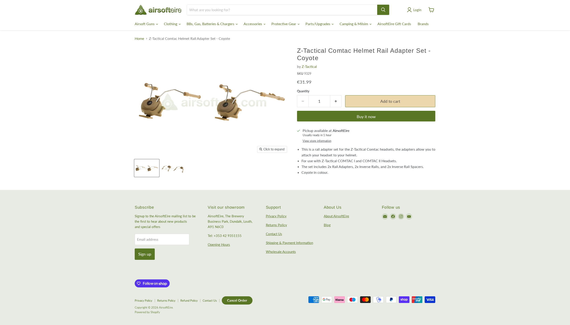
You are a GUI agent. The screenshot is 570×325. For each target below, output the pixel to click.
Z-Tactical (309, 66)
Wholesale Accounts (281, 252)
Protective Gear (284, 24)
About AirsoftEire (336, 216)
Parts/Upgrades (318, 24)
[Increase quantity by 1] (336, 101)
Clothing (171, 24)
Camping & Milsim (354, 24)
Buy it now (366, 116)
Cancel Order (237, 300)
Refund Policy (189, 300)
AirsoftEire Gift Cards (394, 24)
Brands (423, 24)
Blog (327, 225)
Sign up (144, 254)
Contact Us (274, 234)
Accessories (253, 24)
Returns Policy (276, 225)
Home (139, 38)
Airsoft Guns (145, 24)
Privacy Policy (276, 216)
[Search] (383, 10)
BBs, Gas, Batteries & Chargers (211, 24)
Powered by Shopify (147, 312)
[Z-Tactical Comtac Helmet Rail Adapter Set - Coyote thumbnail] (146, 168)
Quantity (303, 91)
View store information (317, 141)
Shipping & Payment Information (289, 243)
